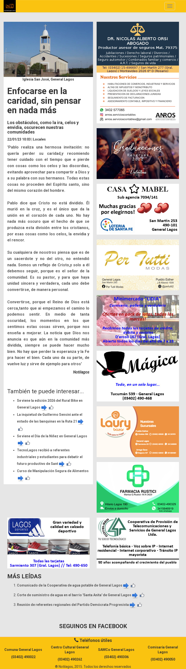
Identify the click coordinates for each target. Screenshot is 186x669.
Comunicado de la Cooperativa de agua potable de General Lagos (69, 585)
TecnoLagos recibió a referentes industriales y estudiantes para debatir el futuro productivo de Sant (50, 457)
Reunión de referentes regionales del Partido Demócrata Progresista (73, 605)
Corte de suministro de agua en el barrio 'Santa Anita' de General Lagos (74, 595)
